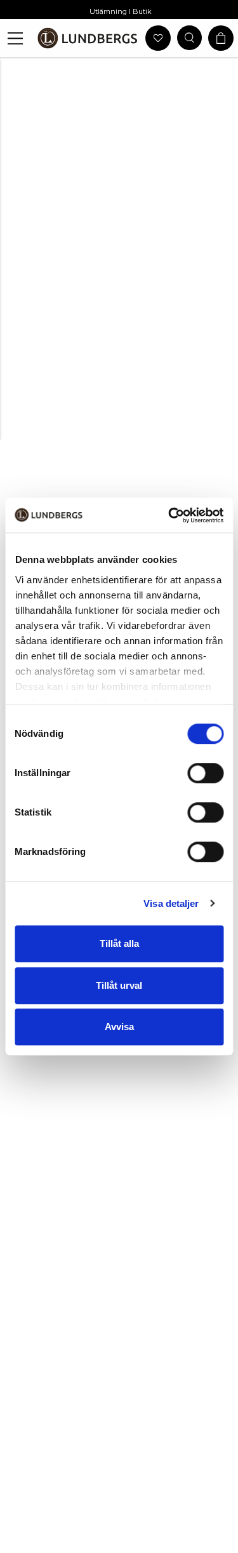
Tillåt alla (119, 943)
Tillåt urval (119, 985)
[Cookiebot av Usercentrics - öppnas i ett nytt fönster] (169, 515)
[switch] (205, 773)
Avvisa (119, 1026)
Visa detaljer (171, 903)
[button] (15, 38)
